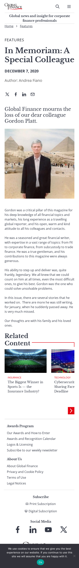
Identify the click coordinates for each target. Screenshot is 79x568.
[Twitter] (9, 94)
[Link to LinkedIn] (33, 529)
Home (9, 26)
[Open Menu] (69, 6)
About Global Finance (22, 466)
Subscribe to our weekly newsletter (32, 450)
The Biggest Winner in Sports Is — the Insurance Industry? (25, 386)
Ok (40, 562)
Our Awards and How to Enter (28, 433)
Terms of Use (16, 477)
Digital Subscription (43, 511)
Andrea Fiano (30, 80)
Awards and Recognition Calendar (31, 439)
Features (26, 26)
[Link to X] (63, 529)
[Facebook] (17, 94)
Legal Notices (16, 483)
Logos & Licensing (20, 444)
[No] (74, 556)
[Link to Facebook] (17, 529)
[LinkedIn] (25, 94)
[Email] (34, 95)
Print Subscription (43, 504)
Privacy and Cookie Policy (25, 472)
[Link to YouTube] (48, 529)
